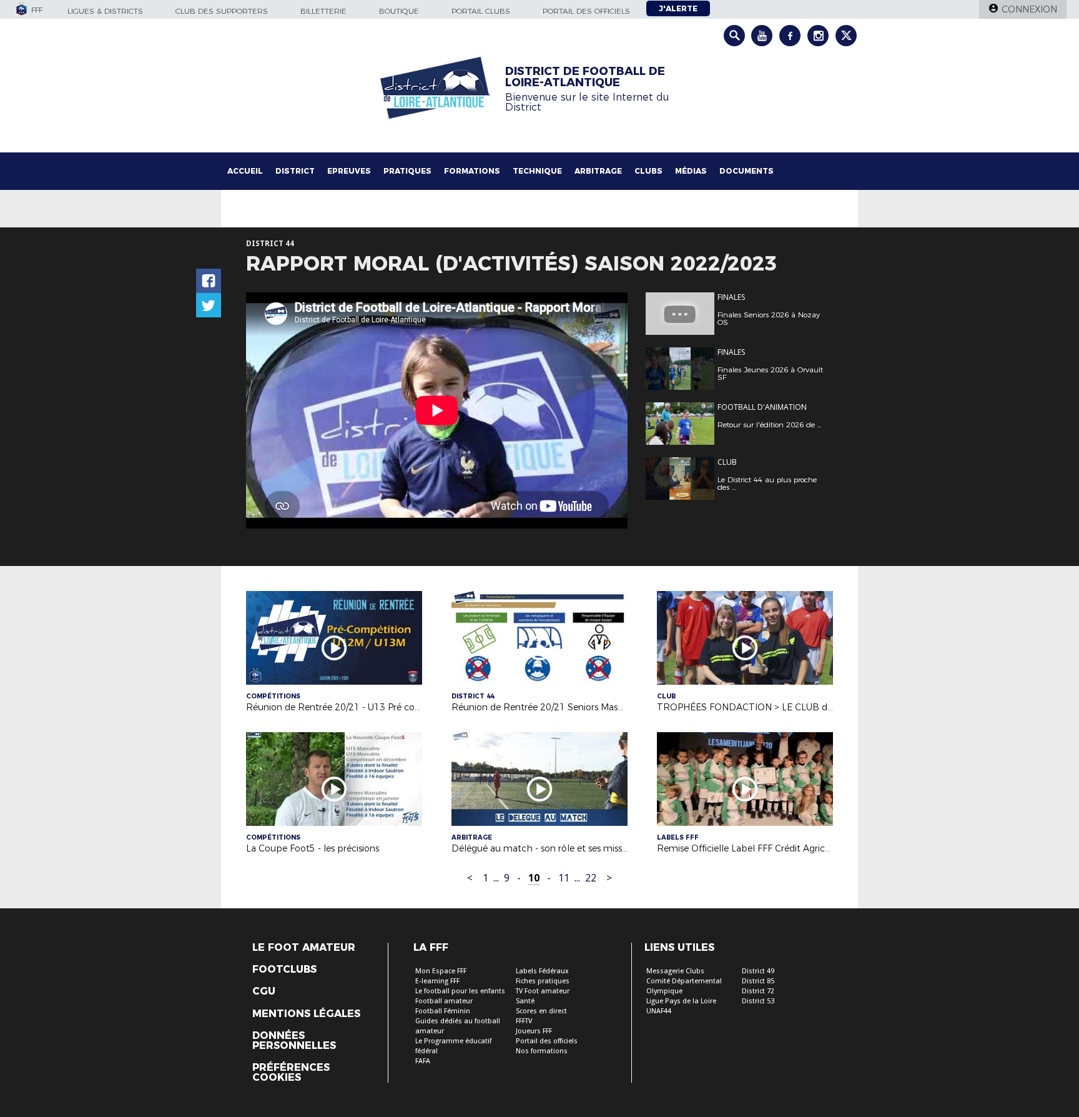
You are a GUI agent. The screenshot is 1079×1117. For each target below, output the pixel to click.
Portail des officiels (586, 10)
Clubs (648, 171)
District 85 (758, 981)
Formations (472, 171)
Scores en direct (541, 1011)
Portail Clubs (480, 10)
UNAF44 (658, 1011)
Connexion (1029, 9)
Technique (537, 171)
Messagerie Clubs (675, 971)
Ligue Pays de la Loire (681, 1001)
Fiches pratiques (542, 981)
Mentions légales (306, 1014)
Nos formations (542, 1051)
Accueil (245, 171)
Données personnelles (294, 1041)
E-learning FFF (437, 981)
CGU (263, 991)
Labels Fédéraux (542, 971)
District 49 (758, 971)
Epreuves (349, 171)
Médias (691, 171)
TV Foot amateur (542, 991)
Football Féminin (442, 1011)
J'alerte (678, 8)
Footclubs (284, 970)
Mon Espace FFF (440, 971)
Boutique (399, 10)
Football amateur (444, 1001)
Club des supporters (221, 10)
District (295, 171)
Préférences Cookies (291, 1073)
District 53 (758, 1001)
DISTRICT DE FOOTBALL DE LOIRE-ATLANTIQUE (585, 76)
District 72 (758, 991)
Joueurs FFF (534, 1031)
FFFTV (524, 1021)
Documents (746, 171)
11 (563, 878)
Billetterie (323, 10)
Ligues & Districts (105, 10)
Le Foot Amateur (303, 948)
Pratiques (407, 171)
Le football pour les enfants (460, 991)
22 (590, 878)
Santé (525, 1001)
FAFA (422, 1061)
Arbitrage (598, 171)
